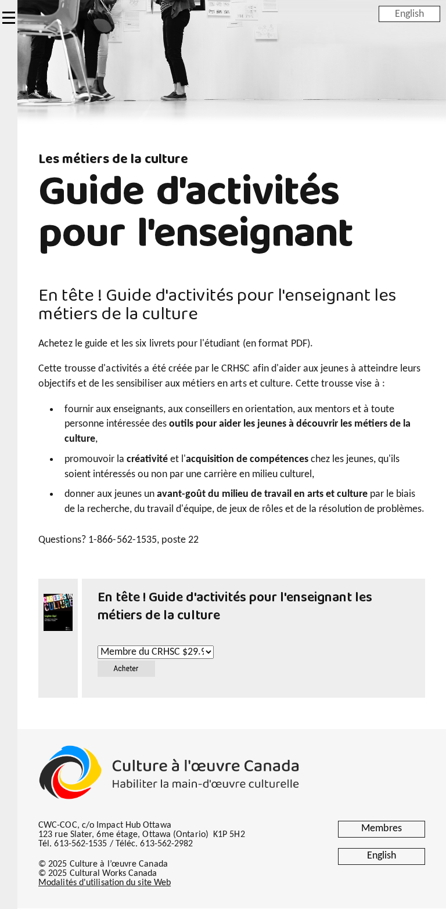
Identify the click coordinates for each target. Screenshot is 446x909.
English (409, 13)
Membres (381, 828)
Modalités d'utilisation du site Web (104, 883)
